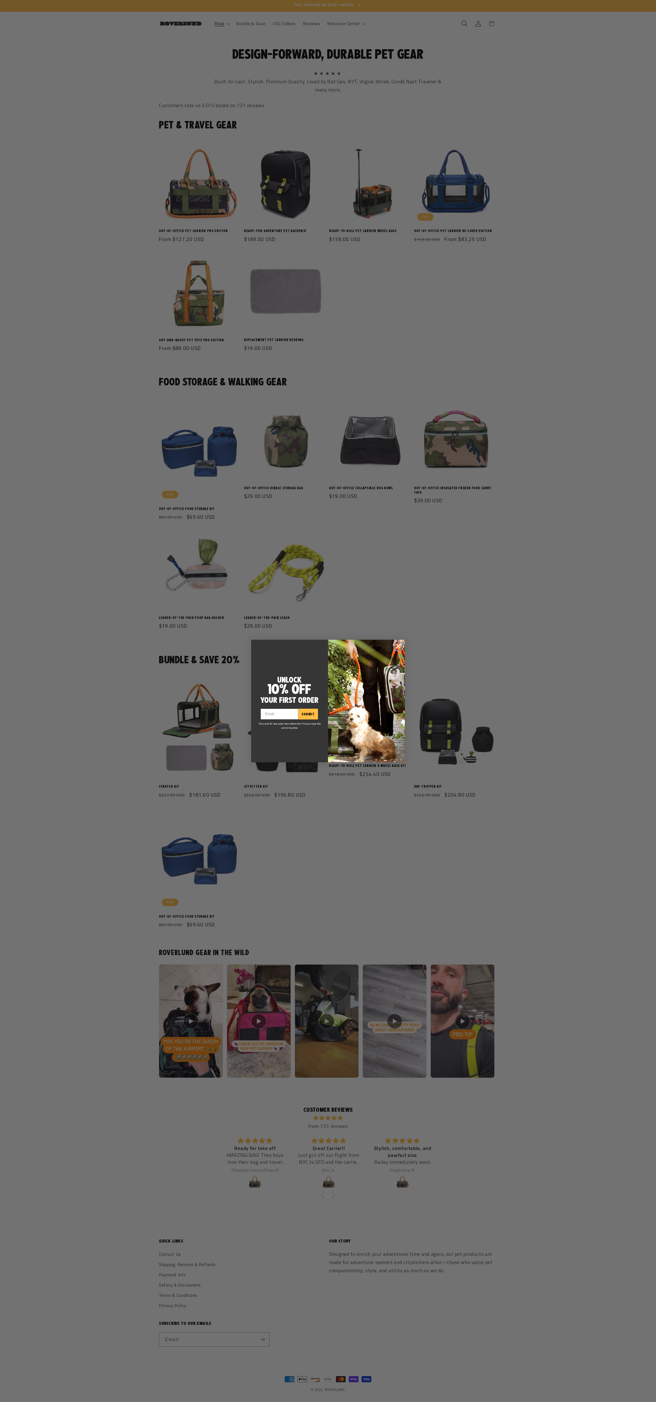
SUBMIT (308, 714)
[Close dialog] (398, 646)
